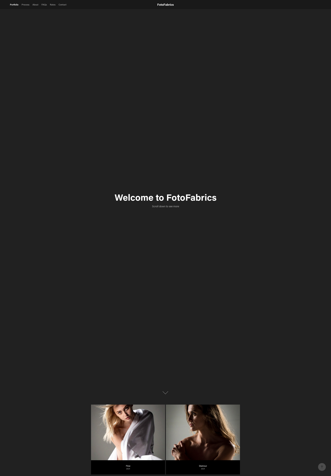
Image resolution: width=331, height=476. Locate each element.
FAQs (44, 4)
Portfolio (14, 4)
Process (25, 4)
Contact (62, 4)
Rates (52, 4)
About (35, 4)
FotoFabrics (165, 4)
